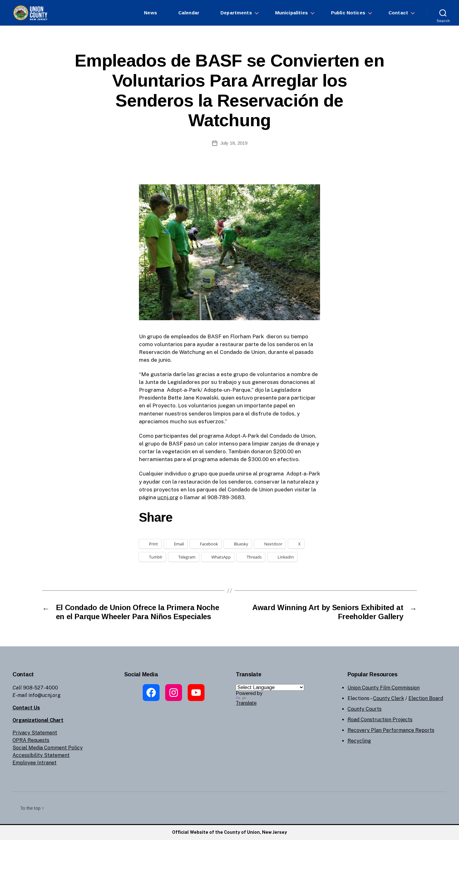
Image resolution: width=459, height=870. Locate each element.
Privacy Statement (34, 733)
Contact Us (26, 708)
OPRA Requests (30, 740)
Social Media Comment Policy (47, 748)
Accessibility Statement (41, 755)
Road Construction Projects (380, 720)
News (150, 12)
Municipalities (291, 12)
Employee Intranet (34, 763)
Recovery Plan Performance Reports (391, 730)
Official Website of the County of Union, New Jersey (229, 832)
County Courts (365, 709)
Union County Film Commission (384, 688)
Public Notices (348, 12)
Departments (236, 12)
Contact (398, 12)
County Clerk (388, 698)
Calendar (188, 12)
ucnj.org (167, 497)
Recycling (359, 741)
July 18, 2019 (233, 143)
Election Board (425, 698)
